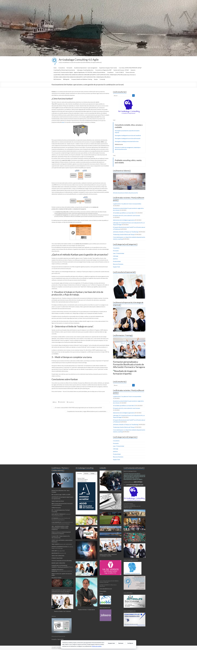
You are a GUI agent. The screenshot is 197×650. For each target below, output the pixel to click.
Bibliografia (66, 79)
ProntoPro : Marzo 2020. (58, 639)
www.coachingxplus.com (130, 611)
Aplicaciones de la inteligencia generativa (124, 220)
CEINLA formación (56, 507)
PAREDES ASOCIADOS (57, 569)
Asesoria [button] (86, 473)
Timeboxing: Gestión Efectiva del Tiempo (124, 234)
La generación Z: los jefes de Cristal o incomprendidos (127, 203)
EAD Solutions (57, 79)
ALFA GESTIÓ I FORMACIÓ (58, 514)
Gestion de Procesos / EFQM (121, 70)
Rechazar (120, 643)
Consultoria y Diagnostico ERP (103, 70)
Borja (55, 402)
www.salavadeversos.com (106, 588)
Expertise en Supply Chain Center (108, 67)
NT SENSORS (55, 518)
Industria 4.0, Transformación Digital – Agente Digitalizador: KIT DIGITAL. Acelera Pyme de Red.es (79, 72)
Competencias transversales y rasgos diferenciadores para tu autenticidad (87, 411)
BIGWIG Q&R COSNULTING (58, 563)
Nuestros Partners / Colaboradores (86, 609)
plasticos (115, 258)
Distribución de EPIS (63, 567)
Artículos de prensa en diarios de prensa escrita (125, 192)
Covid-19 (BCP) (119, 72)
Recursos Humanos (118, 264)
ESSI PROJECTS (55, 553)
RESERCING (54, 571)
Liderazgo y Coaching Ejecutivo (85, 70)
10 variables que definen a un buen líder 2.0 (124, 213)
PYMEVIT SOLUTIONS (57, 558)
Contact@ (102, 79)
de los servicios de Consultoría (133, 135)
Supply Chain (116, 266)
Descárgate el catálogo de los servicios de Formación (127, 138)
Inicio (55, 67)
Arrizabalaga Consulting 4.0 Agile (79, 59)
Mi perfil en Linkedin (56, 577)
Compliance (110, 72)
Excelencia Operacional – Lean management (85, 67)
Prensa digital (103, 591)
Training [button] (92, 473)
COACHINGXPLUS (56, 522)
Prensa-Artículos (130, 72)
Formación (69, 67)
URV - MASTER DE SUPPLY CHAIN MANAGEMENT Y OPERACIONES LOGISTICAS (60, 528)
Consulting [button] (79, 473)
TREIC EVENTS (55, 544)
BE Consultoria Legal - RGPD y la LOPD (61, 494)
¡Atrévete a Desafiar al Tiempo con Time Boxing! (125, 231)
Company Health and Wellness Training (81, 79)
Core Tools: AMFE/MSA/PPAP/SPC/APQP (130, 67)
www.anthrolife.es (128, 593)
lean (63, 122)
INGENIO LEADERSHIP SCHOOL (59, 546)
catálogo (124, 135)
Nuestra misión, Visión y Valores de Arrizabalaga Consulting (108, 555)
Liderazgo (115, 256)
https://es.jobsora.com (105, 607)
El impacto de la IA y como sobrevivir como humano (126, 215)
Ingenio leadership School (58, 501)
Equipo (96, 79)
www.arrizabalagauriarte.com (131, 560)
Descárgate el (118, 135)
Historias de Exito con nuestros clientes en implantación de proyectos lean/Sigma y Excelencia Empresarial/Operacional (62, 591)
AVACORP (54, 550)
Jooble (101, 593)
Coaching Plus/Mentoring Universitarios (64, 70)
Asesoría (133, 70)
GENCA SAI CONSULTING (58, 555)
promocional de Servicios (132, 141)
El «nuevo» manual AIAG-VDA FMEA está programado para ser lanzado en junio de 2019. (78, 407)
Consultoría (61, 67)
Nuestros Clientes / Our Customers (62, 611)
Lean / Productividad (118, 253)
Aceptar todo (111, 643)
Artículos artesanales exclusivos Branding (61, 560)
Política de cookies (97, 646)
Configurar (130, 643)
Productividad (117, 261)
